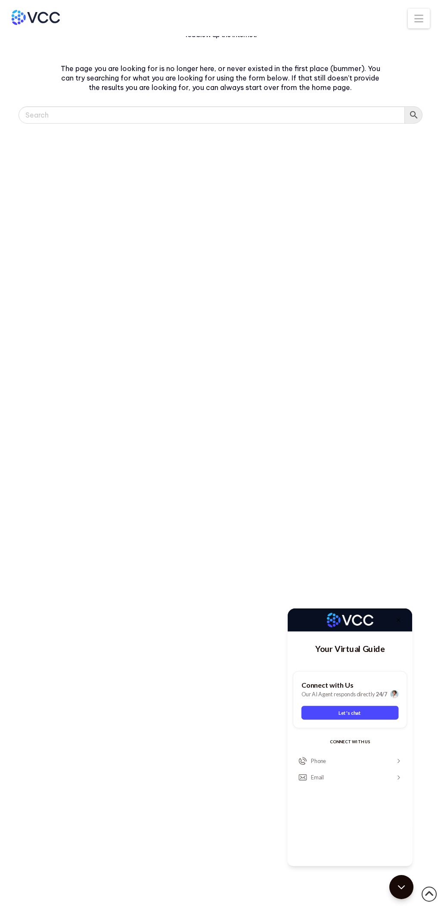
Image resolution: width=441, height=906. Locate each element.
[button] (419, 18)
